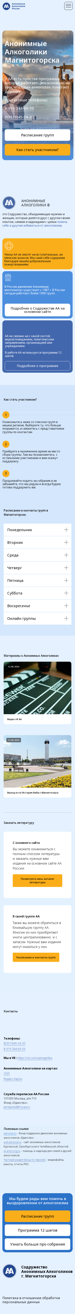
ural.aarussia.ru (12, 1142)
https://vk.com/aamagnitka (35, 1058)
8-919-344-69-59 (19, 108)
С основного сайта (26, 843)
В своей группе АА (26, 916)
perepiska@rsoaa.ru (17, 1107)
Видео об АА (14, 719)
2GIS (7, 1073)
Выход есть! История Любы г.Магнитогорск (32, 792)
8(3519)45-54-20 (19, 117)
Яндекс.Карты (13, 1079)
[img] (68, 6)
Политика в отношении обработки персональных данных (31, 1300)
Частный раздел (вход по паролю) (25, 1159)
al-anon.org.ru (12, 1151)
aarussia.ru (10, 1133)
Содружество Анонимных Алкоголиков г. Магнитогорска (47, 1271)
